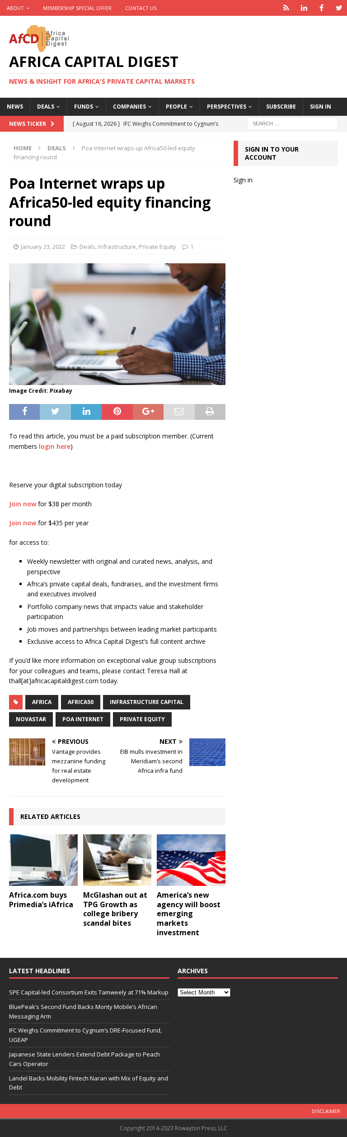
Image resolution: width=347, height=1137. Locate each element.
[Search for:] (293, 123)
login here (54, 446)
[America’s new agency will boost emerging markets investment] (191, 860)
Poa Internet (82, 719)
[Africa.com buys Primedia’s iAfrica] (43, 860)
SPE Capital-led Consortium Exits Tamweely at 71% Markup (89, 992)
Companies (129, 106)
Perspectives (226, 106)
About (15, 8)
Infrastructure (117, 247)
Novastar (31, 719)
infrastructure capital (146, 702)
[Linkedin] (304, 8)
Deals (45, 106)
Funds (83, 106)
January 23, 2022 (43, 247)
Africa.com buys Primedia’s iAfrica (41, 899)
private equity (142, 719)
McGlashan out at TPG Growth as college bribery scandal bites (115, 909)
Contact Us (140, 8)
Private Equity (157, 247)
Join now (22, 504)
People (176, 106)
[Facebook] (321, 8)
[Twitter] (339, 8)
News (15, 106)
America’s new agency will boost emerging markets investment (188, 913)
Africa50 (81, 702)
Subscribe (281, 106)
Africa (42, 702)
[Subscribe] (286, 8)
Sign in (320, 106)
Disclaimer (326, 1111)
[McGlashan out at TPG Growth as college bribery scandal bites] (117, 860)
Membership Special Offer (77, 8)
